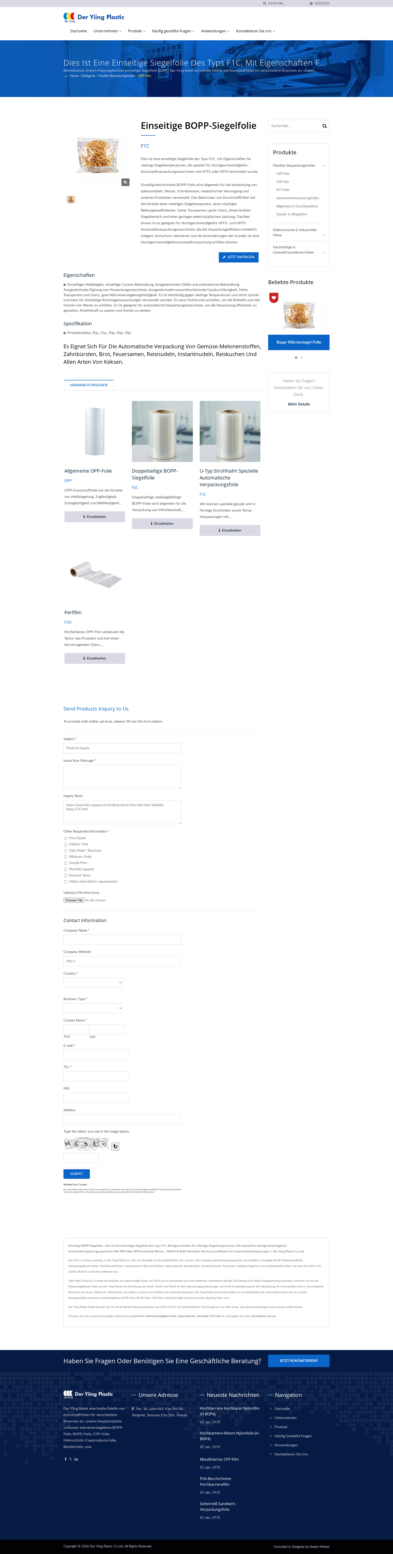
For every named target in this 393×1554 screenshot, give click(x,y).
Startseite (78, 30)
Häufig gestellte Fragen (172, 30)
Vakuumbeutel (186, 1316)
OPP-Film (144, 76)
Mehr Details (299, 404)
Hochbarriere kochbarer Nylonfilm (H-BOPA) (229, 1411)
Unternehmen (106, 30)
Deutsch (322, 3)
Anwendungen (214, 30)
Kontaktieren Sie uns (254, 30)
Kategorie (88, 76)
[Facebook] (66, 1459)
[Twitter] (70, 1459)
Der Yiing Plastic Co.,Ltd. (107, 1546)
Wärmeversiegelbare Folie (161, 1316)
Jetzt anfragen (240, 257)
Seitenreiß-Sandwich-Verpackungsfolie (218, 1506)
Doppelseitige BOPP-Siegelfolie (155, 474)
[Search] (324, 126)
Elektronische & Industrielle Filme (295, 232)
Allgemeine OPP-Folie (88, 471)
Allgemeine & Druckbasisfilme (297, 206)
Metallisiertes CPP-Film (219, 1459)
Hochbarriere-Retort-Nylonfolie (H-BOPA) (229, 1436)
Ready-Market (320, 1547)
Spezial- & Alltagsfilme (291, 214)
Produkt (135, 30)
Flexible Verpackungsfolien (116, 76)
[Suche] (264, 3)
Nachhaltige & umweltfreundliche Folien (293, 249)
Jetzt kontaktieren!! (299, 1361)
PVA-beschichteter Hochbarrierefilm (216, 1481)
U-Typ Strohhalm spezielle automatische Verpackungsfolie (229, 478)
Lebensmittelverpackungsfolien (297, 198)
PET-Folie (282, 190)
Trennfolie (202, 1316)
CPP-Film (282, 182)
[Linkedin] (76, 1459)
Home (74, 76)
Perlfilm (73, 612)
